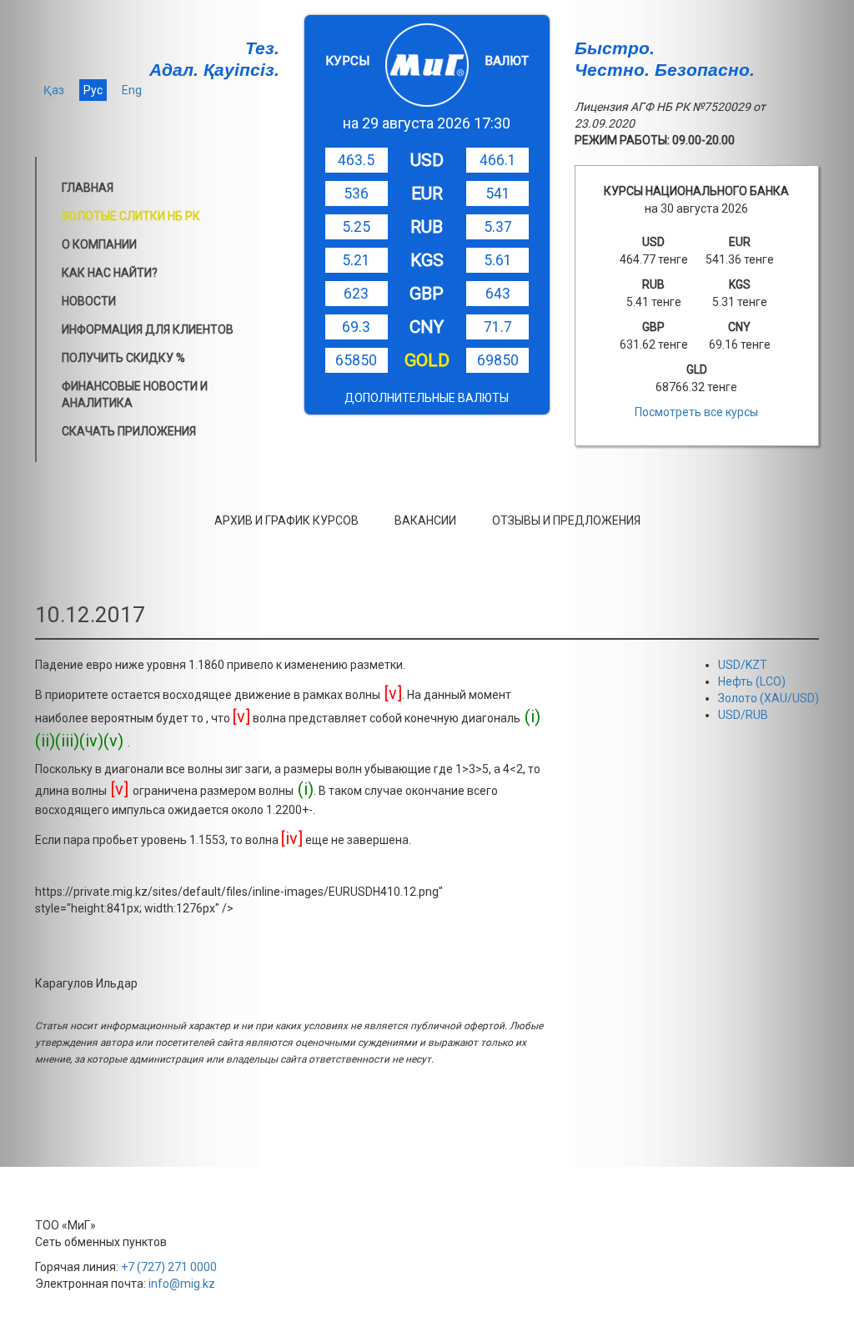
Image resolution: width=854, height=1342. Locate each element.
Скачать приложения (129, 431)
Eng (132, 90)
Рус (93, 90)
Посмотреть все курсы (696, 412)
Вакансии (425, 520)
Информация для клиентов (148, 329)
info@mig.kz (181, 1283)
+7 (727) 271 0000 (169, 1267)
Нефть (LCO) (752, 681)
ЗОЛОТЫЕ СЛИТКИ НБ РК (131, 216)
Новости (89, 301)
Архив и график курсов (286, 520)
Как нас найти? (110, 272)
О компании (99, 244)
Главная (87, 187)
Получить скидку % (123, 357)
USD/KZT (742, 664)
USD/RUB (743, 714)
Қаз (53, 90)
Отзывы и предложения (566, 520)
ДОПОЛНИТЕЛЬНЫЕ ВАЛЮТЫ (426, 398)
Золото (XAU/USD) (768, 698)
